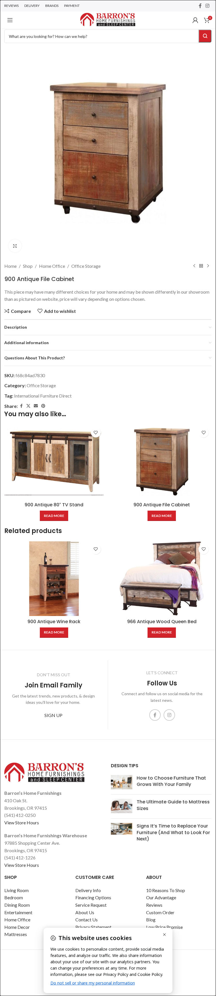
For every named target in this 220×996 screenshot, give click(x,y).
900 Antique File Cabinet (161, 504)
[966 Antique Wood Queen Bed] (162, 578)
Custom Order (160, 912)
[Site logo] (107, 19)
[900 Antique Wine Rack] (54, 578)
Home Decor (17, 927)
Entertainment (18, 912)
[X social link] (28, 406)
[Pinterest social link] (43, 406)
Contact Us (86, 919)
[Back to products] (201, 266)
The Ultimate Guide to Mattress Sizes (173, 805)
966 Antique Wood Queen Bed (162, 621)
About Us (84, 912)
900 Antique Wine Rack (54, 621)
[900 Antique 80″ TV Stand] (54, 462)
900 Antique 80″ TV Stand (54, 504)
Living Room (16, 890)
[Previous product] (194, 266)
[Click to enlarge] (15, 245)
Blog (151, 919)
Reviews (154, 905)
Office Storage (86, 266)
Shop (28, 266)
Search (205, 36)
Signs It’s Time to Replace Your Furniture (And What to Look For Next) (173, 832)
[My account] (195, 20)
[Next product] (208, 266)
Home (10, 266)
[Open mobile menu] (10, 20)
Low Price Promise (164, 927)
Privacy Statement (93, 927)
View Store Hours (21, 822)
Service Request (91, 905)
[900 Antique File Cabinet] (162, 462)
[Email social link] (36, 406)
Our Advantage (161, 897)
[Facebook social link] (200, 5)
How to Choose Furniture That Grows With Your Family (171, 781)
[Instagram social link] (207, 5)
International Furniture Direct (43, 395)
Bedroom (13, 897)
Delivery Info (88, 890)
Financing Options (93, 897)
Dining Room (17, 905)
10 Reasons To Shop (165, 890)
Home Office (52, 266)
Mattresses (15, 934)
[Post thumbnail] (121, 782)
